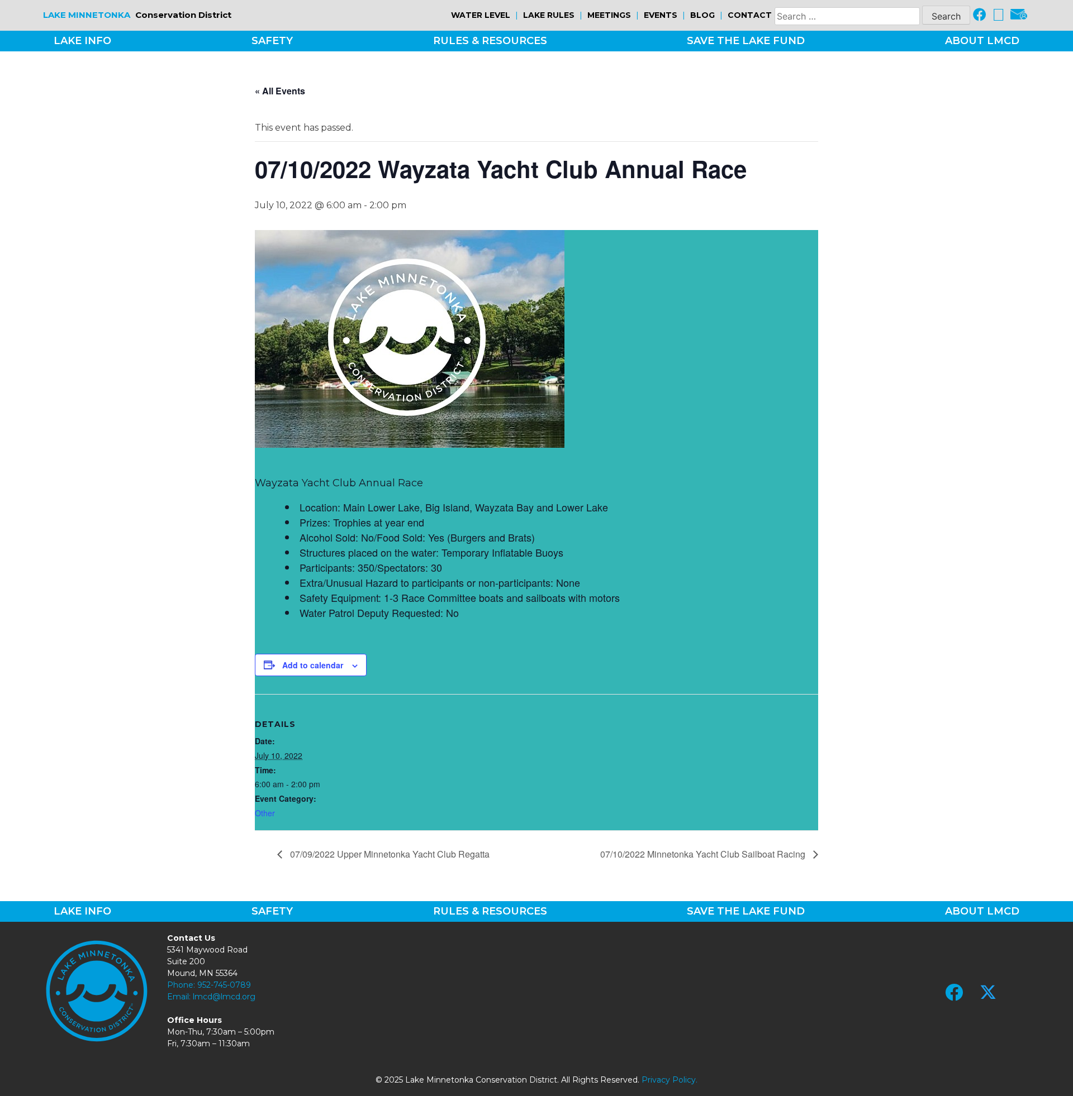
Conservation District (137, 14)
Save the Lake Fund (746, 41)
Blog (702, 15)
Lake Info (82, 41)
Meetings (609, 15)
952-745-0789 (224, 985)
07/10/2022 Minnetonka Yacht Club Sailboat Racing (704, 854)
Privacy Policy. (669, 1080)
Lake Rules (549, 15)
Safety (272, 41)
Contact (750, 15)
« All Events (280, 90)
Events (660, 15)
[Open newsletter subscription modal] (1018, 15)
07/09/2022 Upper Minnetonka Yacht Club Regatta (389, 854)
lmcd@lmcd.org (224, 997)
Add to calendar (312, 665)
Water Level (480, 15)
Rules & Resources (490, 41)
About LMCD (982, 41)
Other (265, 813)
